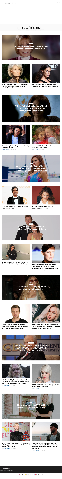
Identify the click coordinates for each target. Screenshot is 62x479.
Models (37, 2)
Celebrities (32, 2)
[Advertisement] (31, 15)
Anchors (31, 402)
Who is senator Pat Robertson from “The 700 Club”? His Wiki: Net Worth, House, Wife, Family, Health (31, 347)
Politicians (42, 2)
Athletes (16, 2)
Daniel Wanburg (6, 89)
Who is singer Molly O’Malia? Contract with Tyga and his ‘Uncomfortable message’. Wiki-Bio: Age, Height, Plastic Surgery (46, 326)
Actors (31, 43)
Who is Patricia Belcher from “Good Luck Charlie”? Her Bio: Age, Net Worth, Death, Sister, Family (31, 108)
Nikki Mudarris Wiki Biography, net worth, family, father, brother (31, 288)
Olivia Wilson (6, 149)
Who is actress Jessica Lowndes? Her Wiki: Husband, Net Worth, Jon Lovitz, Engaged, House (45, 86)
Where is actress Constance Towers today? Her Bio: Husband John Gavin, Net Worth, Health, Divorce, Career (15, 86)
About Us (1, 470)
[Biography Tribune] (9, 3)
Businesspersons (24, 2)
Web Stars (31, 163)
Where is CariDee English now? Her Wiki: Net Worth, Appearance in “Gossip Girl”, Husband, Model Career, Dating (16, 444)
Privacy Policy (6, 470)
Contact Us (11, 470)
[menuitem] (48, 3)
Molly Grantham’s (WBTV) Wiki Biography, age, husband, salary (31, 406)
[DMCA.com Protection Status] (6, 468)
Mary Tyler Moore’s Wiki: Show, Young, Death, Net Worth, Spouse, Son (31, 47)
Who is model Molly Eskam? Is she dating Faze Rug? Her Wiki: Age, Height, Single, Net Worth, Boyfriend (31, 168)
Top (61, 468)
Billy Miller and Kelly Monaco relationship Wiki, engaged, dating (31, 227)
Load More (30, 459)
